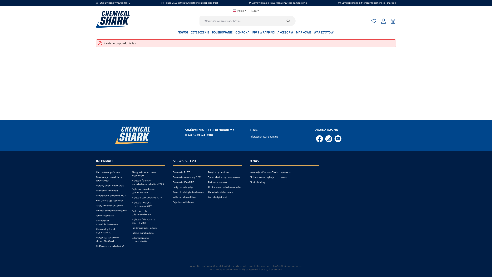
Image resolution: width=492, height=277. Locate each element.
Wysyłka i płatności (217, 197)
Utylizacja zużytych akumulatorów (224, 187)
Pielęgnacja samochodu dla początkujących (107, 239)
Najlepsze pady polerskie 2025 (147, 197)
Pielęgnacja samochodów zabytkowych (144, 173)
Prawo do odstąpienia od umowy (188, 192)
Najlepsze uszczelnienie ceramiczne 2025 (143, 190)
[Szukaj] (289, 21)
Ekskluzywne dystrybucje (262, 177)
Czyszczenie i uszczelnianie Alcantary (107, 222)
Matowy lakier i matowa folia (110, 185)
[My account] (383, 20)
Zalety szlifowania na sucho (109, 205)
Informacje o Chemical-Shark (264, 172)
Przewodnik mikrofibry (107, 190)
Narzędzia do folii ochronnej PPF (111, 210)
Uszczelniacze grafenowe (108, 172)
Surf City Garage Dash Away (109, 200)
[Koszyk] (392, 20)
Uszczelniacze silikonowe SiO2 (111, 195)
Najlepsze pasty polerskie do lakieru (141, 212)
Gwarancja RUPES (181, 172)
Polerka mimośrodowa (143, 233)
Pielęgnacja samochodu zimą (110, 246)
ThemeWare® (275, 269)
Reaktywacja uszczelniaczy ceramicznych (109, 178)
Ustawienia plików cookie (220, 192)
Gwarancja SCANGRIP (183, 182)
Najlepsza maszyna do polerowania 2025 (142, 204)
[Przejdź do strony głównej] (113, 19)
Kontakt (284, 177)
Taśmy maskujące (105, 215)
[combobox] (240, 21)
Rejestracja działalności (184, 202)
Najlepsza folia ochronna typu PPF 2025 (143, 221)
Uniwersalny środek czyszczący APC (105, 230)
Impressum (285, 172)
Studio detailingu (258, 182)
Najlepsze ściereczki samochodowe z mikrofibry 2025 (148, 182)
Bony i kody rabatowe (218, 172)
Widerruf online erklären (184, 197)
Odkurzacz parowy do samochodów (140, 239)
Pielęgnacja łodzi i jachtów (144, 228)
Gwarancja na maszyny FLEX (187, 177)
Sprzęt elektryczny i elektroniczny (224, 177)
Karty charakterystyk (183, 187)
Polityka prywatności (218, 182)
